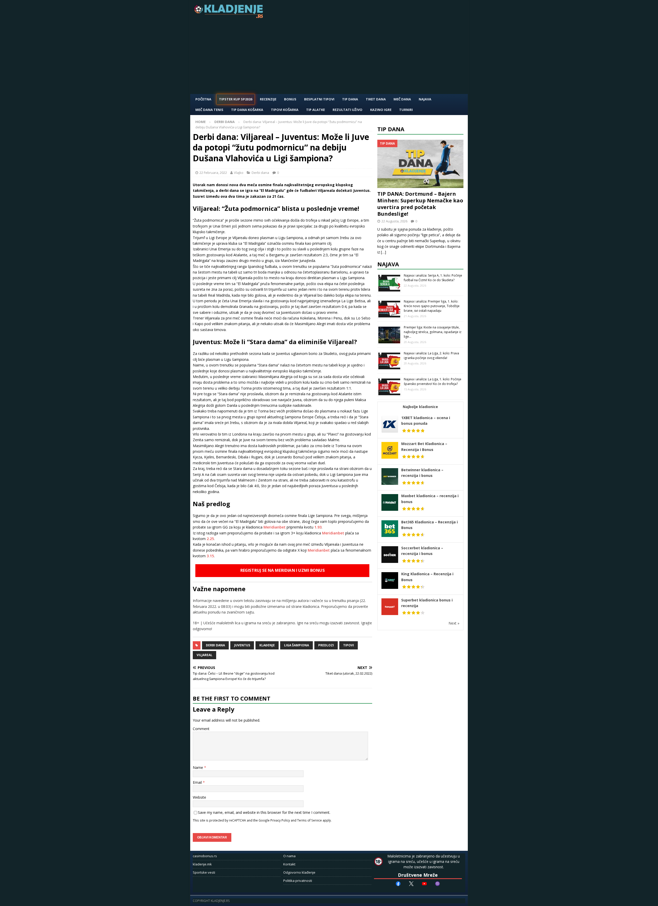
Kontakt (289, 864)
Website (199, 797)
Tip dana (390, 129)
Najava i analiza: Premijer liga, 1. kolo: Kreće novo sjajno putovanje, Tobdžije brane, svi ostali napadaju (432, 306)
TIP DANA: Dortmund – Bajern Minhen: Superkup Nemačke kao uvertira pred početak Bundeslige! (420, 203)
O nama (289, 856)
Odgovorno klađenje (299, 872)
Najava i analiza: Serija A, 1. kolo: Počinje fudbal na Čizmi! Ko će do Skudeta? (433, 277)
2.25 (210, 538)
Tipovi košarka (284, 109)
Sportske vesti (204, 872)
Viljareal (204, 655)
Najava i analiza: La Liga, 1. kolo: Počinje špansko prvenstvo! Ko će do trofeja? (432, 381)
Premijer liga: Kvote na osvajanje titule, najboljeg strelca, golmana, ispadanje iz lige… (432, 332)
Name (198, 767)
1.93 (318, 527)
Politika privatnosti (297, 880)
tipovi (348, 645)
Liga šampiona (296, 645)
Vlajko (238, 172)
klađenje (267, 645)
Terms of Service (309, 820)
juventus (242, 645)
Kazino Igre (380, 109)
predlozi (326, 645)
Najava (425, 99)
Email (198, 782)
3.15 (210, 555)
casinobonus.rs (205, 856)
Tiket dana (376, 99)
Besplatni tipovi (319, 99)
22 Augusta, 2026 (394, 221)
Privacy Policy (280, 820)
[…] (383, 252)
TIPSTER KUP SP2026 (235, 99)
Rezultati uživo (347, 109)
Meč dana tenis (209, 109)
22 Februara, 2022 (213, 172)
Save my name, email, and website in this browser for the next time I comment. (264, 812)
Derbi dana (260, 172)
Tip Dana (350, 99)
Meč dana (402, 99)
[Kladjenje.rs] (229, 16)
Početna (203, 99)
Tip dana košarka (247, 109)
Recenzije (268, 99)
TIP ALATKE (315, 109)
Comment (201, 728)
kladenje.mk (202, 864)
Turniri (406, 109)
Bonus (290, 99)
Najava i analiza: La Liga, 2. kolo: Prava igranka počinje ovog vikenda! (431, 355)
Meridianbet (274, 527)
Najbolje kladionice (420, 406)
